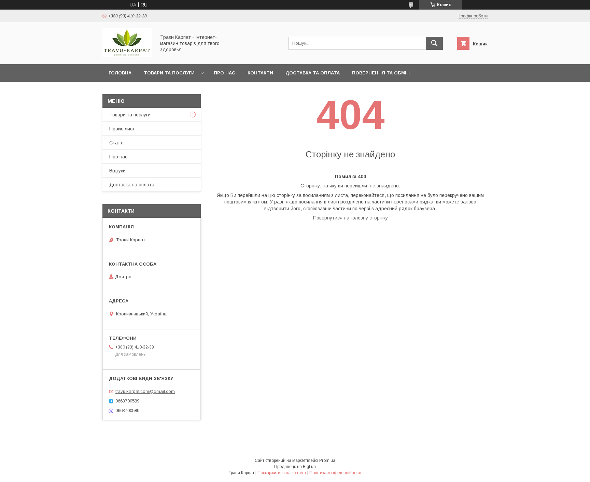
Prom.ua (327, 460)
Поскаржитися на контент (281, 472)
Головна (120, 72)
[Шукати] (434, 43)
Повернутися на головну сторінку (350, 218)
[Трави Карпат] (127, 55)
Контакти (260, 72)
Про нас (224, 72)
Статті (116, 142)
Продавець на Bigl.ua (295, 466)
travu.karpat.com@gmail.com (145, 391)
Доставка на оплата (131, 184)
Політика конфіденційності (335, 472)
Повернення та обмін (381, 72)
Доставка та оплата (312, 72)
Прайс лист (122, 128)
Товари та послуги (169, 72)
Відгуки (117, 170)
